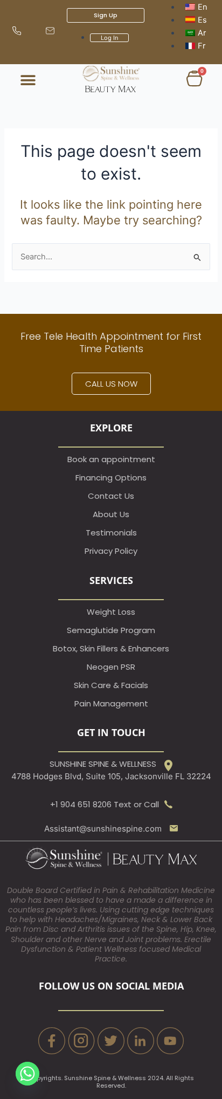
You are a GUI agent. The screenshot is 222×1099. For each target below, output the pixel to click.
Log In (109, 38)
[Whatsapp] (27, 1074)
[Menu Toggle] (28, 80)
